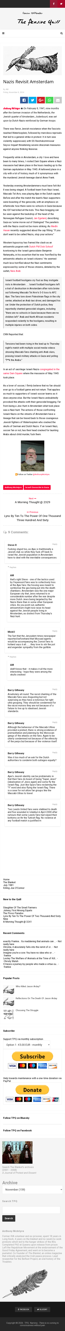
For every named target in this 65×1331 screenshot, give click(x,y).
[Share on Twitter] (32, 100)
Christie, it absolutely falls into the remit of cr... (27, 947)
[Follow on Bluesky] (61, 4)
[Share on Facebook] (24, 100)
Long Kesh (8, 1239)
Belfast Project (30, 1258)
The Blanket (9, 882)
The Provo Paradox (13, 913)
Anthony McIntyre (13, 487)
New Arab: (15, 271)
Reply (54, 544)
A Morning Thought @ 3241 (17, 921)
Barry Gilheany (16, 690)
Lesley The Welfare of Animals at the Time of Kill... (29, 958)
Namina (33, 1323)
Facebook (26, 1130)
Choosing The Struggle (27, 1010)
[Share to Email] (58, 100)
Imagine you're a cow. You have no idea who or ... (28, 952)
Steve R (12, 545)
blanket (34, 1239)
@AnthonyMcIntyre (41, 474)
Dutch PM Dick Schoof (41, 246)
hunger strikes (36, 1241)
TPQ (26, 1323)
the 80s (52, 1241)
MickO (11, 631)
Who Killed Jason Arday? (28, 986)
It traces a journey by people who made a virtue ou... (30, 964)
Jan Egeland (40, 218)
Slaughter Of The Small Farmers (20, 907)
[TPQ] (32, 25)
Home (6, 879)
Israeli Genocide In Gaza (37, 487)
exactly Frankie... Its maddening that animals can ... (29, 941)
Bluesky (24, 1118)
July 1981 (8, 885)
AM (12, 575)
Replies (13, 567)
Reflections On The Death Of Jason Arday (36, 998)
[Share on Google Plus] (41, 100)
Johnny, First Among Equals (17, 910)
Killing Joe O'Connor (13, 888)
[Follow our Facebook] (53, 4)
